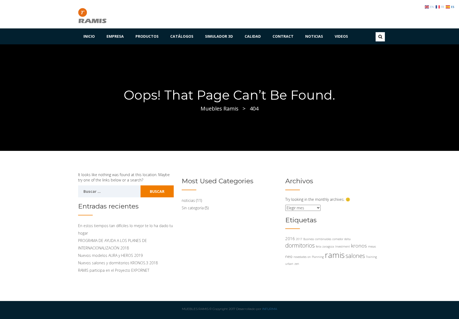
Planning (318, 257)
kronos (359, 245)
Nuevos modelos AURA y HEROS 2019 (110, 255)
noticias (188, 200)
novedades (300, 257)
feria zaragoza (325, 246)
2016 (290, 238)
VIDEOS (341, 36)
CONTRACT (283, 36)
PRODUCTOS (147, 36)
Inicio (89, 36)
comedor (337, 239)
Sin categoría (193, 207)
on (309, 257)
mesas (372, 246)
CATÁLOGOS (181, 36)
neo (288, 256)
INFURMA (269, 309)
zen (296, 264)
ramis (335, 255)
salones (355, 256)
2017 (299, 239)
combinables (323, 239)
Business (308, 239)
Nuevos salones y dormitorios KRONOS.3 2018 (118, 262)
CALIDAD (253, 36)
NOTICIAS (314, 36)
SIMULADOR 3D (219, 36)
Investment (342, 246)
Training (371, 257)
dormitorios (300, 245)
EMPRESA (115, 36)
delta (347, 239)
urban (289, 264)
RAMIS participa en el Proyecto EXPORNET (113, 270)
